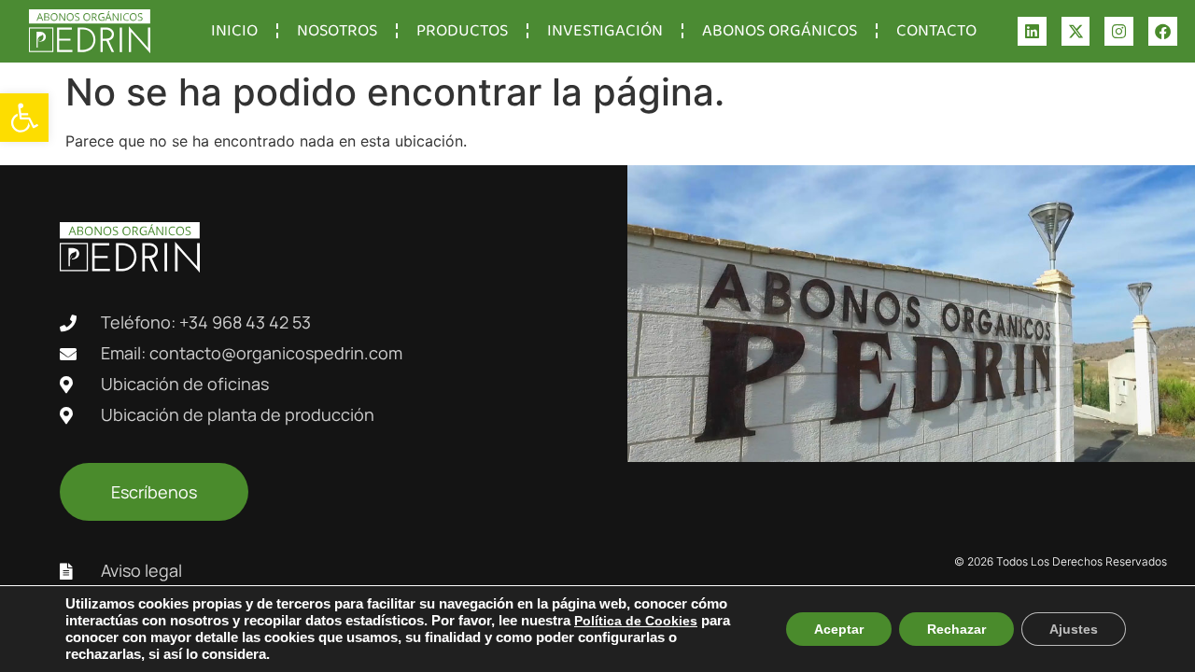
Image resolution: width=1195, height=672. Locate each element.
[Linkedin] (1032, 31)
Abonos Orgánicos (779, 31)
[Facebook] (1162, 31)
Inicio (234, 31)
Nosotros (337, 31)
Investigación (605, 31)
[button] (24, 117)
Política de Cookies (635, 620)
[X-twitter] (1075, 31)
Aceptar (839, 629)
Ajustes (1073, 629)
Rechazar (956, 629)
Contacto (936, 31)
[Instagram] (1118, 31)
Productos (462, 31)
